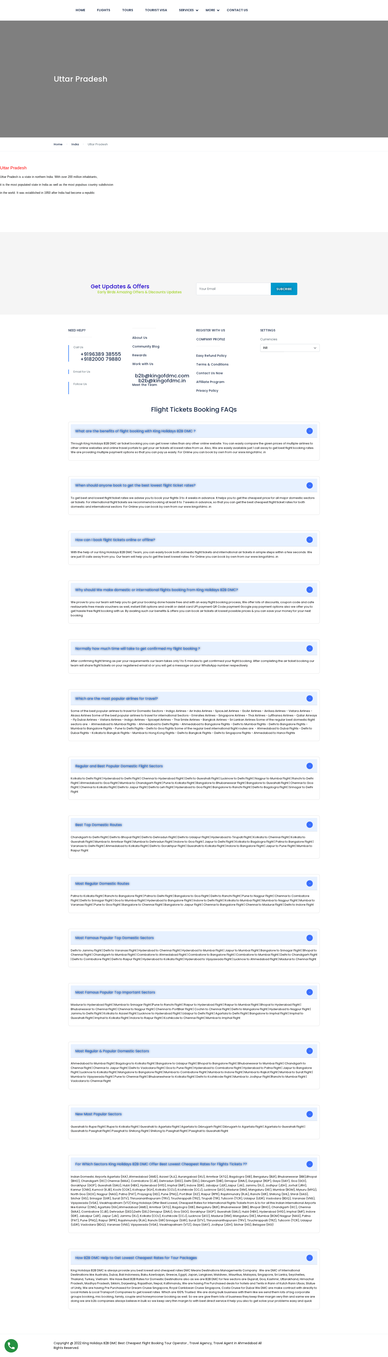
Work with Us (142, 364)
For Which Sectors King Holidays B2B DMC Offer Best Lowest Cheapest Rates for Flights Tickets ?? (161, 1164)
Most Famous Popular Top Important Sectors (115, 992)
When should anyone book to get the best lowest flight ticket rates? (135, 485)
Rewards (139, 355)
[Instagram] (110, 391)
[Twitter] (91, 391)
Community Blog (145, 346)
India (75, 144)
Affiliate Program (210, 382)
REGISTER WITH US (210, 330)
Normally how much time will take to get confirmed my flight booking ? (137, 648)
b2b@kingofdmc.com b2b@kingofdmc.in (162, 378)
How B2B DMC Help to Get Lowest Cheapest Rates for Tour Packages (136, 1257)
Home (80, 10)
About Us (139, 337)
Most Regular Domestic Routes (102, 883)
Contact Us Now (209, 373)
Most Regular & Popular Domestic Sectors (112, 1051)
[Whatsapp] (119, 391)
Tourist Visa (156, 10)
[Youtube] (101, 391)
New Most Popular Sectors (98, 1114)
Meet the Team (144, 385)
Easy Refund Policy (211, 355)
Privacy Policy (207, 390)
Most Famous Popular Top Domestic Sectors (114, 937)
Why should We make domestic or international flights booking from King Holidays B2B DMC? (156, 589)
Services (186, 10)
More (210, 10)
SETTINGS (267, 330)
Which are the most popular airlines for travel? (116, 698)
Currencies (268, 339)
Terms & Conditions (212, 364)
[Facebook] (82, 391)
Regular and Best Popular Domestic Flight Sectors (119, 766)
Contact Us (237, 10)
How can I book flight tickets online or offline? (115, 539)
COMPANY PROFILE (210, 339)
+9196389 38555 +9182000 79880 (100, 357)
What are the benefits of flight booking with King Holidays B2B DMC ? (135, 431)
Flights (103, 10)
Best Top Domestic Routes (98, 824)
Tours (127, 10)
